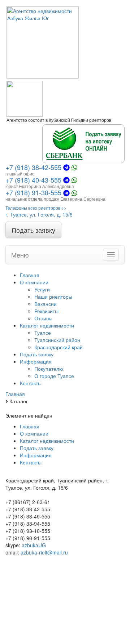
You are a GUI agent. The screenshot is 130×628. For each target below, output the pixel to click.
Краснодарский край (58, 347)
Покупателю (48, 368)
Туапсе (42, 332)
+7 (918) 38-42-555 (33, 167)
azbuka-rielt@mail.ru (44, 552)
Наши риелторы (53, 296)
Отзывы (43, 318)
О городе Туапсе (54, 375)
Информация (36, 455)
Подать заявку (33, 230)
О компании (34, 433)
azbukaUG (34, 545)
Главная (29, 426)
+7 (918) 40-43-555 (33, 179)
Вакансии (45, 303)
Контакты (31, 462)
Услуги (42, 289)
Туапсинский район (57, 339)
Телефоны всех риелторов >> (35, 208)
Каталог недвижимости (47, 440)
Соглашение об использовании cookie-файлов (60, 602)
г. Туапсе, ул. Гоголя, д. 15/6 (39, 214)
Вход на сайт (20, 588)
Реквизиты (46, 311)
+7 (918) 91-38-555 (33, 192)
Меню (20, 254)
